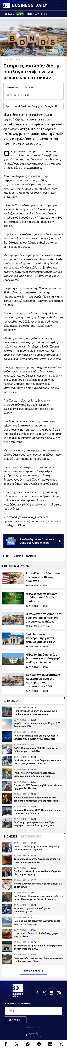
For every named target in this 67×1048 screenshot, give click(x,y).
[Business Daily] (25, 5)
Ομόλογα (18, 556)
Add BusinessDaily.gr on (34, 106)
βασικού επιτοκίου (30, 425)
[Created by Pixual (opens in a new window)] (33, 1034)
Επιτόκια (31, 556)
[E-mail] (61, 1044)
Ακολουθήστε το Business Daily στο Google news (37, 541)
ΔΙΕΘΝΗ (29, 87)
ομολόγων (39, 163)
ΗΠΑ (45, 429)
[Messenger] (39, 1044)
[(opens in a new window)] (5, 1044)
